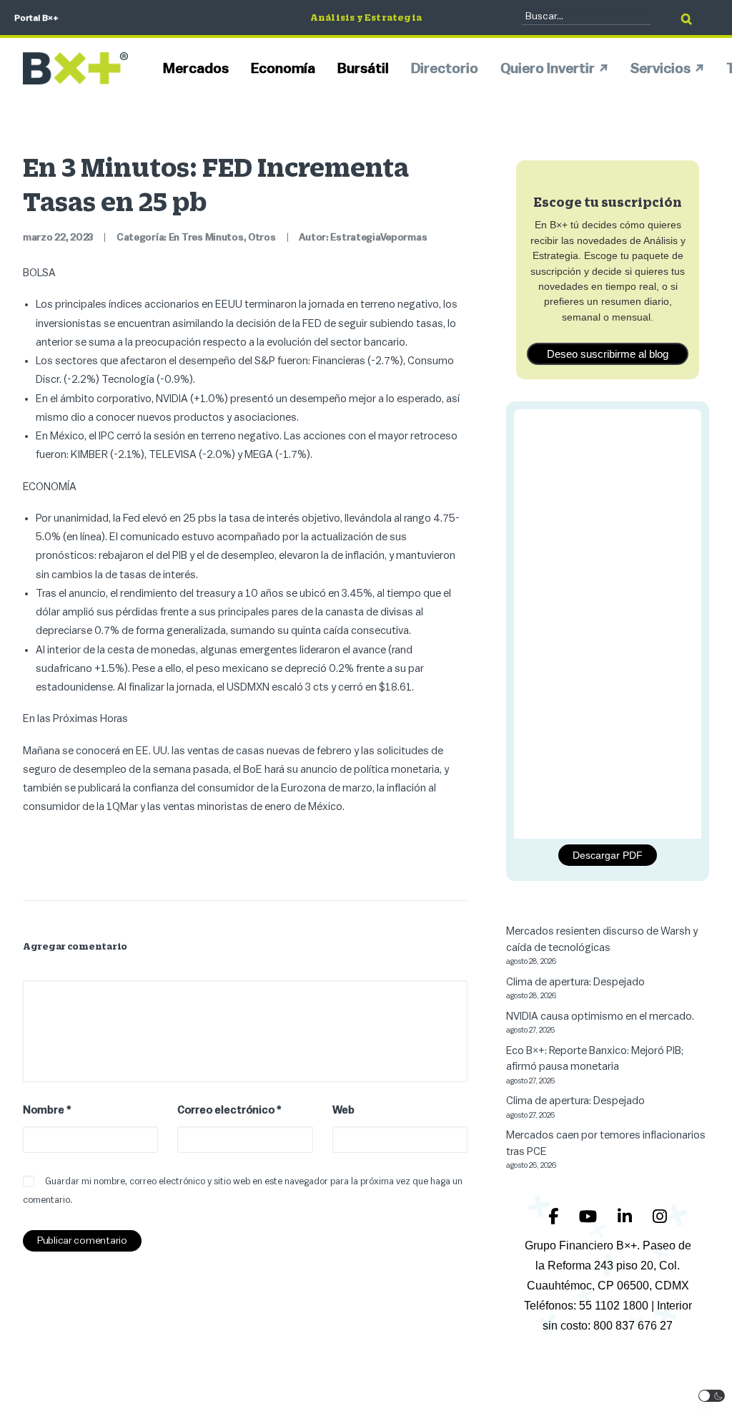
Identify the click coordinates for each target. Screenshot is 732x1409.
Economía (283, 69)
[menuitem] (201, 68)
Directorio (444, 69)
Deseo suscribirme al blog (607, 354)
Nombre (47, 1110)
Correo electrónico (229, 1110)
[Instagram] (660, 1217)
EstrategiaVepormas (378, 238)
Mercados (196, 69)
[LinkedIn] (626, 1217)
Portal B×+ (36, 18)
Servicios (660, 69)
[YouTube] (589, 1217)
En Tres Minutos (206, 238)
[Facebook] (555, 1217)
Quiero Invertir (547, 69)
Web (343, 1110)
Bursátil (363, 69)
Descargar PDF (608, 855)
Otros (262, 238)
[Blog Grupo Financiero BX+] (75, 68)
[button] (712, 1396)
